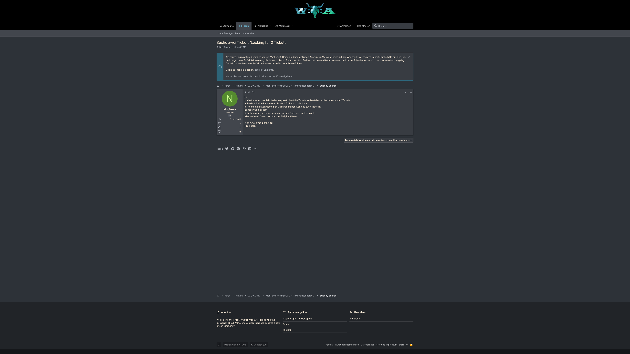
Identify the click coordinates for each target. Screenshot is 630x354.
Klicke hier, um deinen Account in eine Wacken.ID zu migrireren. (260, 76)
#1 (411, 92)
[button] (271, 26)
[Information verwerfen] (409, 57)
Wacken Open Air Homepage (297, 318)
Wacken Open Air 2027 (235, 344)
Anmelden (354, 318)
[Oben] (407, 344)
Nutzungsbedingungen (347, 344)
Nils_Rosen (225, 47)
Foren (286, 324)
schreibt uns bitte (264, 69)
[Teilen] (406, 92)
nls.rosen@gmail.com (255, 109)
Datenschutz (367, 344)
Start (401, 344)
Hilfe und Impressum (386, 344)
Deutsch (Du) (260, 344)
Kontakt (287, 329)
